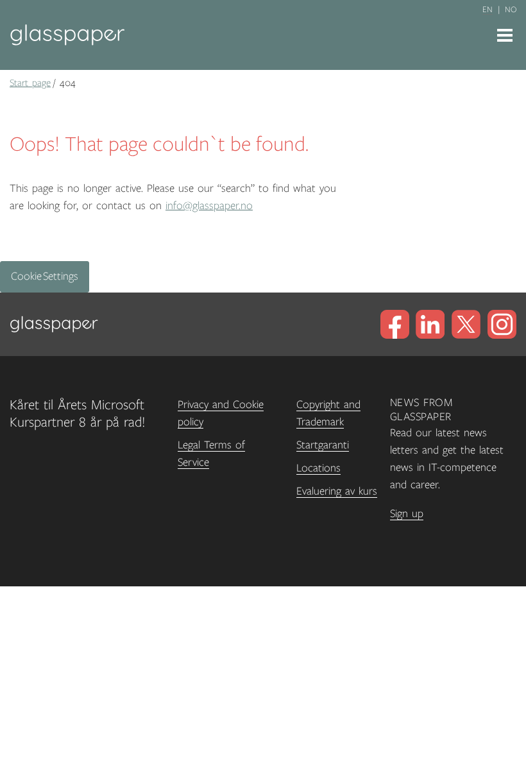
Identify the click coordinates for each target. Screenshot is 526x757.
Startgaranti (322, 445)
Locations (318, 468)
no (510, 9)
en (487, 9)
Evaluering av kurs (336, 491)
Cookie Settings (44, 276)
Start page (30, 83)
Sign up (406, 514)
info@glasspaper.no (209, 206)
